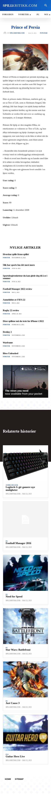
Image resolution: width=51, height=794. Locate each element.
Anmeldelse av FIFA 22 (14, 300)
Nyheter (6, 257)
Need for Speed (14, 596)
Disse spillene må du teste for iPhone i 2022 (23, 321)
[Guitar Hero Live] (25, 733)
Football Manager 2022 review (17, 289)
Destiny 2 (7, 332)
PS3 (43, 33)
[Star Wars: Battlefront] (25, 626)
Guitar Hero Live (15, 756)
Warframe (8, 342)
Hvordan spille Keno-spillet (16, 254)
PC (41, 33)
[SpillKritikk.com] (5, 33)
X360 (45, 33)
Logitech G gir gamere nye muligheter (20, 488)
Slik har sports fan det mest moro (19, 265)
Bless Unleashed (10, 353)
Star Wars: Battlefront (18, 649)
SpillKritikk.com (17, 33)
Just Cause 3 (13, 703)
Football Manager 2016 (18, 543)
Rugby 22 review (11, 310)
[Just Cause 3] (25, 679)
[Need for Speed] (25, 573)
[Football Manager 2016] (25, 519)
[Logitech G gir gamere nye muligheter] (25, 463)
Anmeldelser (12, 485)
